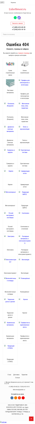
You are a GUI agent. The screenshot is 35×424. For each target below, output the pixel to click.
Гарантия (24, 375)
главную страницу (23, 53)
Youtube (23, 397)
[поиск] (31, 34)
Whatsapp (15, 17)
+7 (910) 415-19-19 (18, 29)
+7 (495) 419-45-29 (18, 27)
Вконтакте (11, 397)
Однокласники (15, 397)
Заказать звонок (17, 23)
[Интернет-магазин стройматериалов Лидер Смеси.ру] (17, 9)
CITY (2, 2)
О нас (9, 375)
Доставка (16, 375)
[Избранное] (5, 2)
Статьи (17, 378)
